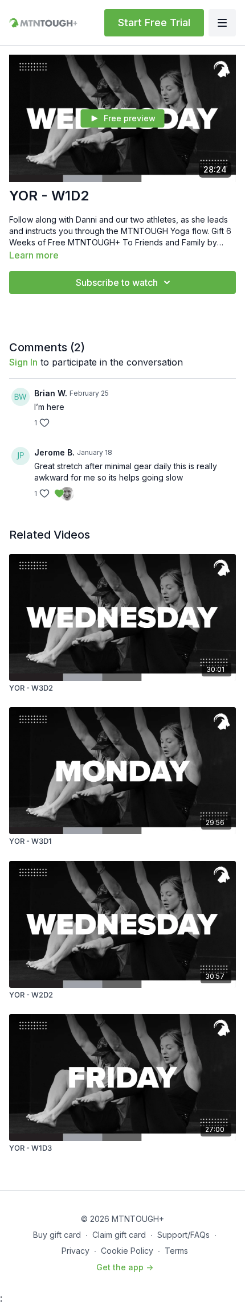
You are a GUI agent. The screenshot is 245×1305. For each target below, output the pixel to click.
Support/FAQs (183, 1235)
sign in (23, 362)
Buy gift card (57, 1235)
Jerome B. (54, 452)
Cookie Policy (127, 1250)
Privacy (75, 1250)
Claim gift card (119, 1235)
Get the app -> (124, 1267)
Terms (176, 1250)
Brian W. (50, 393)
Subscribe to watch (117, 282)
